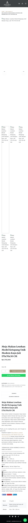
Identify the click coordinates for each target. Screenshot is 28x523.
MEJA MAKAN (11, 383)
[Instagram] (12, 516)
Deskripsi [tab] (14, 393)
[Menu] (25, 3)
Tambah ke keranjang (17, 371)
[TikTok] (18, 516)
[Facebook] (9, 516)
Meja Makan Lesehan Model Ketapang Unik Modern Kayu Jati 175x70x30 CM (12, 434)
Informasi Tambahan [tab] (14, 396)
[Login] (19, 3)
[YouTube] (15, 516)
